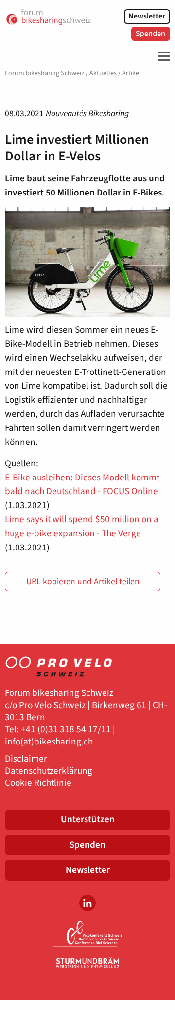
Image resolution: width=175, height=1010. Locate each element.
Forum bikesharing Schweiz (44, 73)
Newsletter (146, 16)
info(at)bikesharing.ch (49, 742)
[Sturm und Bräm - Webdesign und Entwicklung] (87, 962)
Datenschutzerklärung (48, 771)
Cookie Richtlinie (38, 783)
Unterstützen (88, 819)
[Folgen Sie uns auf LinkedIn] (87, 903)
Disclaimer (26, 759)
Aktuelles (103, 73)
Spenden (150, 33)
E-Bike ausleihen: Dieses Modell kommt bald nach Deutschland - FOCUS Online (82, 484)
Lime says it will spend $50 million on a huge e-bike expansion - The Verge (81, 526)
